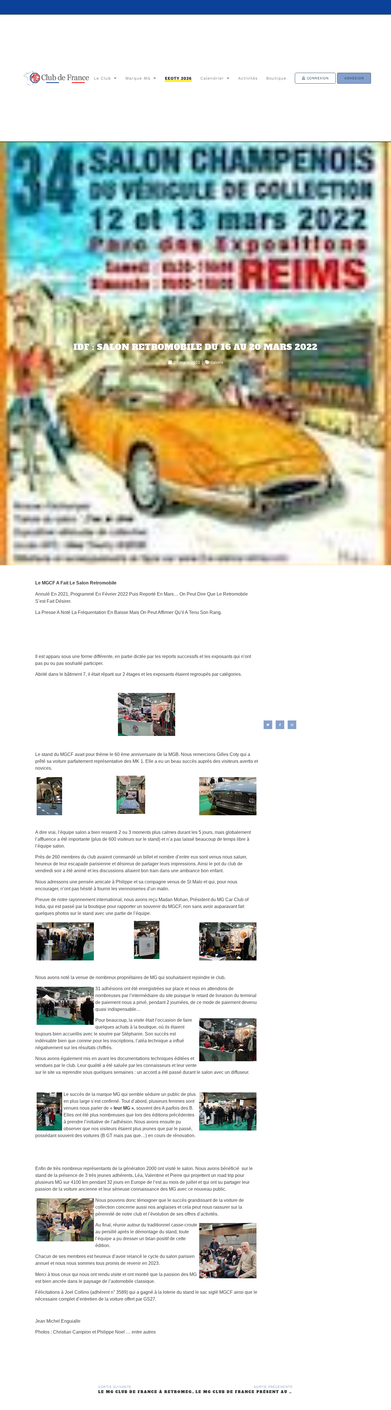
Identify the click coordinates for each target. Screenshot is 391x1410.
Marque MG (138, 78)
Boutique (276, 78)
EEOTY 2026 (178, 78)
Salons (216, 362)
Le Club (102, 78)
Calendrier (212, 78)
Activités (248, 78)
